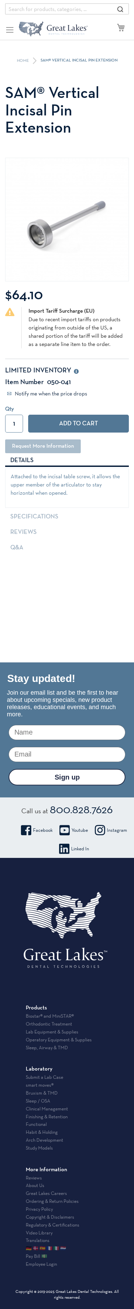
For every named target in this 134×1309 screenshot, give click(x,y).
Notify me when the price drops (50, 393)
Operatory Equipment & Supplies (59, 1040)
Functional (36, 1124)
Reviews (23, 532)
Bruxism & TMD (42, 1093)
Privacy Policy (39, 1209)
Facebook (43, 830)
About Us (35, 1185)
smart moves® (40, 1085)
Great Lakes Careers (46, 1193)
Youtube (79, 830)
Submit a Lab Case (44, 1077)
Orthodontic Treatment (49, 1024)
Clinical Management (47, 1109)
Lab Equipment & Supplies (52, 1032)
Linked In (80, 849)
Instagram (117, 830)
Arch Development (44, 1140)
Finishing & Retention (47, 1117)
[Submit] (120, 8)
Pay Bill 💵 (36, 1256)
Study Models (39, 1148)
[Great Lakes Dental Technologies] (53, 28)
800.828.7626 (81, 809)
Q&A (16, 548)
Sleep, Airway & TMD (47, 1047)
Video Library (39, 1233)
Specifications (34, 517)
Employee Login (41, 1264)
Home (23, 61)
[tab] (67, 460)
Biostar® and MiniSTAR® (50, 1016)
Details (22, 460)
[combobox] (67, 8)
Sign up (67, 777)
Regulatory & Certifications (52, 1225)
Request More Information (43, 446)
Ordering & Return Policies (52, 1201)
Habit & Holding (42, 1132)
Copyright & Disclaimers (50, 1217)
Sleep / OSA (38, 1101)
